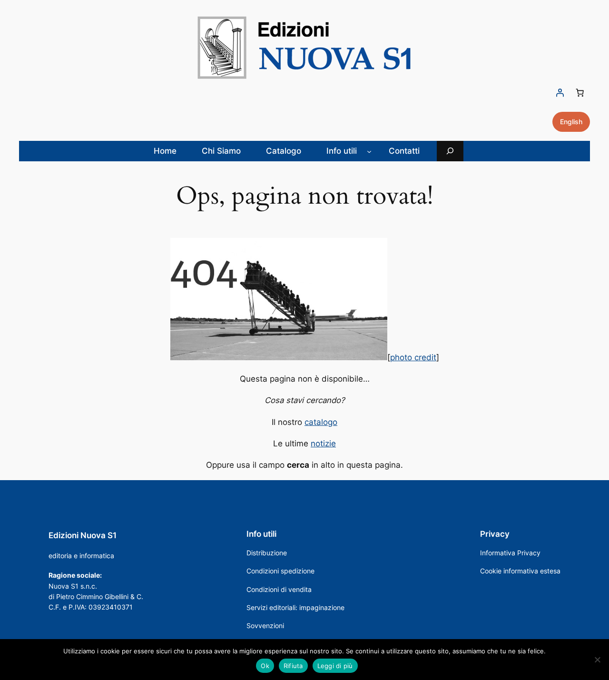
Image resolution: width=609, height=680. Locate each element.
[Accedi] (560, 93)
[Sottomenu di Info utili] (369, 150)
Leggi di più (335, 666)
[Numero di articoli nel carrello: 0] (580, 93)
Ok (265, 666)
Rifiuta (293, 666)
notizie (323, 443)
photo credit (413, 357)
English (571, 122)
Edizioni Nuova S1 (83, 535)
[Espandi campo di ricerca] (450, 151)
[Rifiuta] (597, 659)
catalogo (320, 422)
